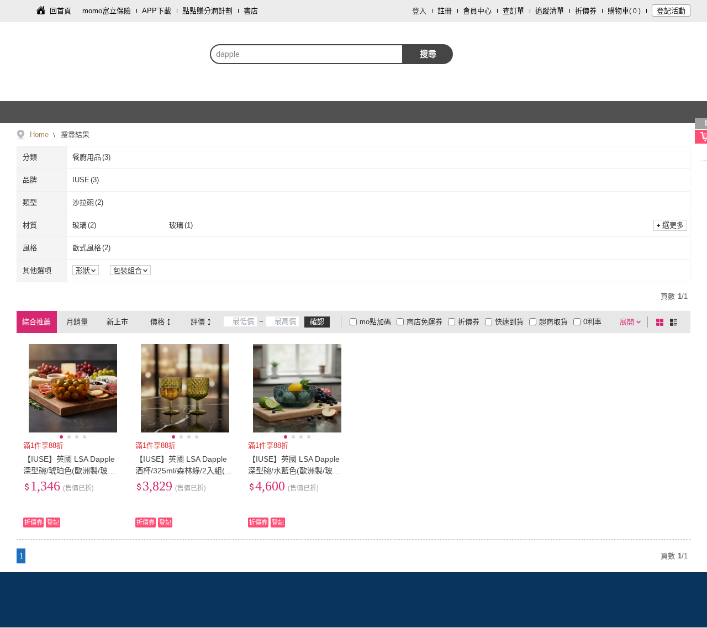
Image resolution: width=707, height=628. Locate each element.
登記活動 (671, 11)
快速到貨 (509, 322)
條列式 (675, 322)
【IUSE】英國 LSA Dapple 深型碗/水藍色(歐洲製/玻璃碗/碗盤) (294, 471)
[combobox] (306, 54)
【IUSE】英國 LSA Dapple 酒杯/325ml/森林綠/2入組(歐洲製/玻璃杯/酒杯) (184, 471)
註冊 (444, 11)
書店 (251, 11)
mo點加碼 (375, 322)
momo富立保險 (106, 11)
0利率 (592, 322)
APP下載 (156, 11)
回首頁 (60, 11)
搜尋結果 (74, 134)
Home (39, 134)
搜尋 (428, 54)
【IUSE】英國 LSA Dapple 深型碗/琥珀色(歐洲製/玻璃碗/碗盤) (69, 471)
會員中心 (477, 11)
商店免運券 (424, 322)
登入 (419, 11)
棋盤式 (661, 322)
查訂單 (513, 11)
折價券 (586, 11)
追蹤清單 (549, 11)
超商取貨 (553, 322)
